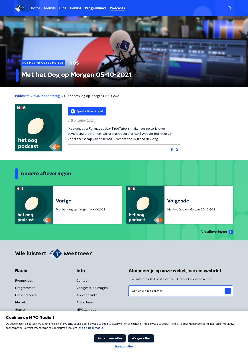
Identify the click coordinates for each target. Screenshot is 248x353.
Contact (82, 280)
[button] (229, 8)
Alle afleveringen (213, 232)
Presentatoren (26, 295)
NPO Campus (86, 309)
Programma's (95, 8)
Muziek (20, 302)
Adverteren (85, 302)
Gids (62, 8)
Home (35, 8)
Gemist (75, 8)
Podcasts (117, 8)
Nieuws (50, 8)
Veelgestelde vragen (92, 288)
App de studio (86, 295)
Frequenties (24, 280)
